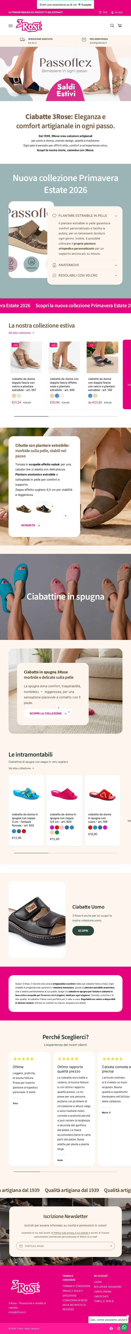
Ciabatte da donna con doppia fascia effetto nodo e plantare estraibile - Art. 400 (64, 384)
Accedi (118, 12)
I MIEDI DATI (101, 1296)
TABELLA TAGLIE (104, 1301)
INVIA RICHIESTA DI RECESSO (74, 1307)
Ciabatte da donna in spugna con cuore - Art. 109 (99, 818)
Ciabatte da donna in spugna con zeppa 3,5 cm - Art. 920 (63, 818)
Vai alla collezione (20, 332)
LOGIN (98, 1282)
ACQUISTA (28, 525)
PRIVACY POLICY (73, 1290)
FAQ (105, 12)
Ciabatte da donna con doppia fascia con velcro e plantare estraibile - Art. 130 (101, 384)
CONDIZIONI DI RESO (75, 1300)
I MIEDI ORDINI (102, 1291)
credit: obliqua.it (31, 1328)
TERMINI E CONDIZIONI (76, 1286)
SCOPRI (83, 930)
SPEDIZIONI (69, 1295)
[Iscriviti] (111, 1246)
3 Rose (20, 1328)
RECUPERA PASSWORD (107, 1286)
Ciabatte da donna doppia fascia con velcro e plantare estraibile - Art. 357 (24, 384)
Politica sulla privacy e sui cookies (71, 1233)
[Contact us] (124, 1327)
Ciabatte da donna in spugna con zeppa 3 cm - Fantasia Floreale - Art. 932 (25, 820)
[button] (10, 25)
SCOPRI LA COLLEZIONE (46, 713)
